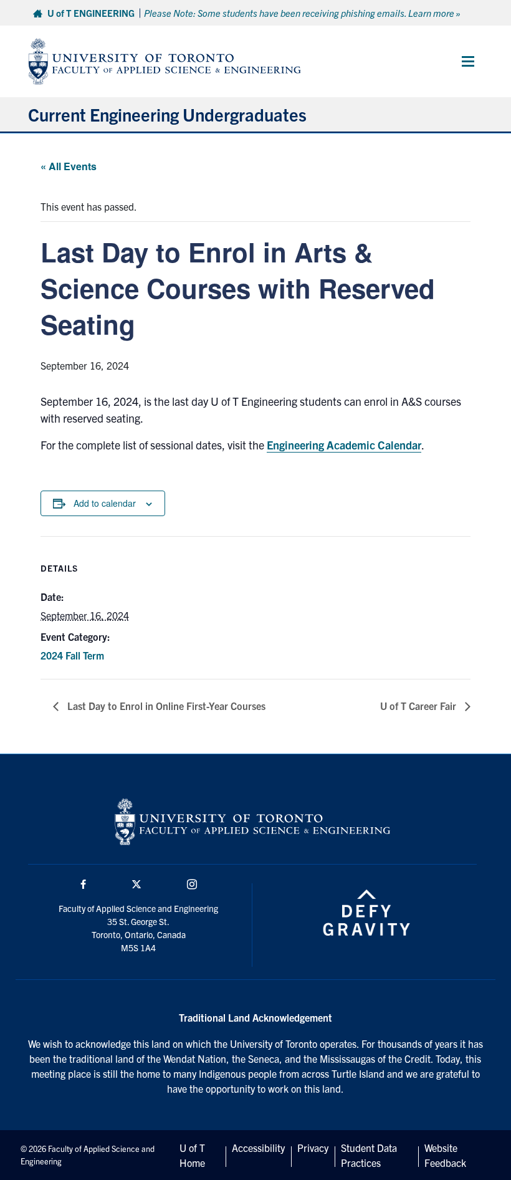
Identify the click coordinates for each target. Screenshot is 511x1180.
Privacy (312, 1147)
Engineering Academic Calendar (344, 445)
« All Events (69, 166)
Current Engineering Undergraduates (167, 114)
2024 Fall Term (72, 655)
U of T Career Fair (419, 705)
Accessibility (258, 1147)
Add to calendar (105, 503)
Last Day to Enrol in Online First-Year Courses (165, 705)
